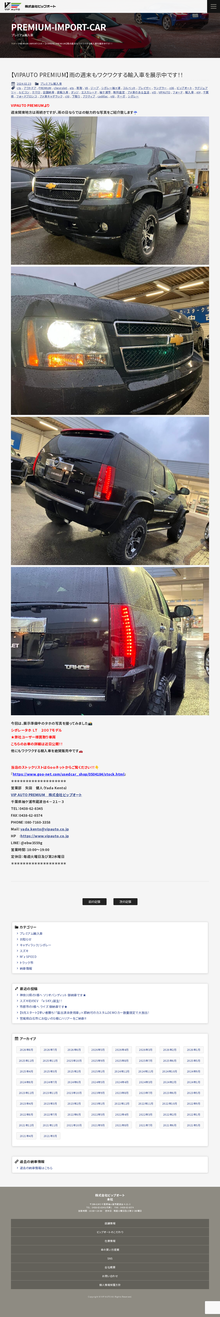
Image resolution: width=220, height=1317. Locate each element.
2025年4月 (26, 1071)
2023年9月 (98, 1093)
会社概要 (110, 1267)
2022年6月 (74, 1114)
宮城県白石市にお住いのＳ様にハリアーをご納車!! (53, 1018)
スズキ (24, 951)
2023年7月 (146, 1093)
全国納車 (48, 92)
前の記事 (95, 901)
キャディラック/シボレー (35, 945)
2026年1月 (193, 1049)
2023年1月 (98, 1103)
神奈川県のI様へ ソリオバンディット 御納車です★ (53, 995)
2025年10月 (74, 1060)
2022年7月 (50, 1114)
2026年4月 (122, 1049)
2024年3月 (146, 1082)
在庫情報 (110, 1241)
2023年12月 (26, 1093)
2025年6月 (170, 1060)
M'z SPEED (28, 956)
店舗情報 (110, 1223)
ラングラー (160, 88)
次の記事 (125, 901)
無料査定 (119, 92)
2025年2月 (74, 1071)
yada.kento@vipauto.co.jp (44, 829)
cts (19, 88)
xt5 (154, 92)
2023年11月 (50, 1093)
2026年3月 (146, 1049)
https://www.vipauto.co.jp (45, 835)
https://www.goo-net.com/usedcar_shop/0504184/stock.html (69, 774)
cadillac (103, 96)
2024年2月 (170, 1082)
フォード (178, 92)
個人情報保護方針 (110, 1285)
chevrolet (60, 88)
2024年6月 (74, 1082)
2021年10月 (74, 1125)
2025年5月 (193, 1060)
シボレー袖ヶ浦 (111, 88)
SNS (110, 1258)
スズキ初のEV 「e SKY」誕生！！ (41, 1001)
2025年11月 (50, 1060)
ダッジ (75, 92)
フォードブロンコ (26, 96)
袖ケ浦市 (105, 92)
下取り (76, 96)
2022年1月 (193, 1114)
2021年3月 (50, 1136)
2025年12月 (26, 1060)
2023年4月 (26, 1103)
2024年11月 (145, 1071)
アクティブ (89, 96)
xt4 (198, 92)
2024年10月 (169, 1071)
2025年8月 (122, 1060)
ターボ (121, 96)
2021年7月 (146, 1125)
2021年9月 (98, 1125)
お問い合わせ (110, 1276)
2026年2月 (170, 1049)
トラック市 (27, 962)
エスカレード (89, 92)
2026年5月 (98, 1049)
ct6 (67, 96)
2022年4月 (122, 1114)
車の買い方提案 (110, 1249)
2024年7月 (50, 1082)
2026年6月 (74, 1049)
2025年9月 (98, 1060)
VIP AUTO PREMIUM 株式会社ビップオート (46, 794)
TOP (13, 43)
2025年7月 (146, 1060)
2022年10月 (169, 1103)
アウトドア (30, 88)
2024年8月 (26, 1082)
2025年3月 (50, 1071)
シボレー (133, 96)
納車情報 (26, 968)
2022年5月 (98, 1114)
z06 (171, 88)
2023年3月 (50, 1103)
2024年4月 (122, 1082)
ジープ (94, 88)
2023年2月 (74, 1103)
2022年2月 (170, 1114)
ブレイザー (144, 88)
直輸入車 (63, 92)
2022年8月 (26, 1114)
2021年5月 (193, 1125)
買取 (79, 88)
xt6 (112, 96)
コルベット (129, 88)
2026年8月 (26, 1049)
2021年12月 (26, 1125)
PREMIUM (45, 88)
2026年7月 (50, 1049)
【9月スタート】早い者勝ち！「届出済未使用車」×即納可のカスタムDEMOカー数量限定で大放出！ (85, 1012)
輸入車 (189, 92)
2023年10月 (74, 1093)
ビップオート (184, 88)
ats (72, 88)
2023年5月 (193, 1093)
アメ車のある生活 (138, 92)
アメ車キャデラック (51, 96)
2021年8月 (122, 1125)
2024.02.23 (24, 84)
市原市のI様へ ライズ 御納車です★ (43, 1006)
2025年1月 (98, 1071)
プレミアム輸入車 (51, 84)
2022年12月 (122, 1103)
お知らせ (25, 939)
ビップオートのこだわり (110, 1232)
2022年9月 (193, 1103)
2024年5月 (98, 1082)
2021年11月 (50, 1125)
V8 (86, 88)
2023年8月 (122, 1093)
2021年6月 (170, 1125)
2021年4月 (26, 1136)
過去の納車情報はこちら (36, 1168)
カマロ (36, 92)
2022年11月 (145, 1103)
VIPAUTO (164, 92)
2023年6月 (170, 1093)
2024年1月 (193, 1082)
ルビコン (24, 92)
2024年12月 (122, 1071)
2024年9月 (193, 1071)
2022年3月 (146, 1114)
